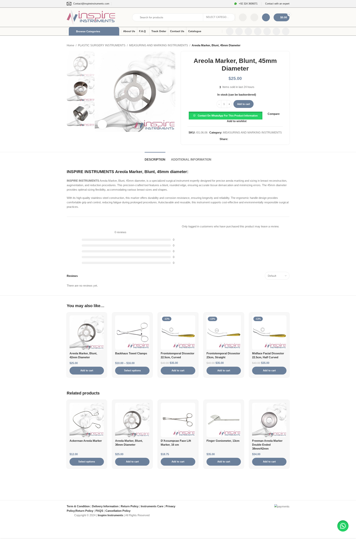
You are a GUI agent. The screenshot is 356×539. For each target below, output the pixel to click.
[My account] (266, 17)
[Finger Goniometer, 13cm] (223, 420)
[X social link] (239, 31)
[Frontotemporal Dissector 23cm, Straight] (223, 332)
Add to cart (243, 104)
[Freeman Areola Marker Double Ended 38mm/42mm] (269, 420)
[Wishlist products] (254, 17)
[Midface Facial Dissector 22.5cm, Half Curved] (269, 332)
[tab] (155, 157)
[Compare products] (243, 17)
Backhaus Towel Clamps (131, 353)
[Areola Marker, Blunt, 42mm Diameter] (87, 332)
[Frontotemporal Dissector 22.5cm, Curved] (178, 332)
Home (70, 45)
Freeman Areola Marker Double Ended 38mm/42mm (267, 444)
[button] (225, 115)
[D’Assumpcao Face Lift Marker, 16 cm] (178, 420)
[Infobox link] (88, 3)
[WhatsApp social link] (276, 31)
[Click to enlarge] (102, 124)
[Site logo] (91, 16)
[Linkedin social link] (267, 31)
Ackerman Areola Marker (86, 440)
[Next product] (287, 45)
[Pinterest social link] (239, 139)
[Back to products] (283, 45)
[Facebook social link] (229, 31)
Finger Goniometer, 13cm (222, 440)
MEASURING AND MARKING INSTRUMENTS (158, 45)
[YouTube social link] (257, 31)
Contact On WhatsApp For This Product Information (228, 115)
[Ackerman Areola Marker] (87, 420)
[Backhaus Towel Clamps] (132, 332)
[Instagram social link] (248, 31)
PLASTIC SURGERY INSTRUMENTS (101, 45)
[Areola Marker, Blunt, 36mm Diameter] (132, 420)
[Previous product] (278, 45)
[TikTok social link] (285, 31)
